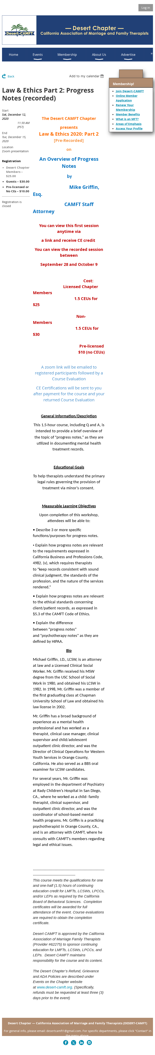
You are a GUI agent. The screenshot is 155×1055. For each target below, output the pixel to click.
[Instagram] (89, 1042)
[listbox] (87, 76)
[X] (73, 1042)
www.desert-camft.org (54, 987)
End (4, 133)
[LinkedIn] (81, 1042)
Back (11, 76)
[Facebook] (65, 1042)
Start (5, 110)
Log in (145, 7)
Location (7, 147)
